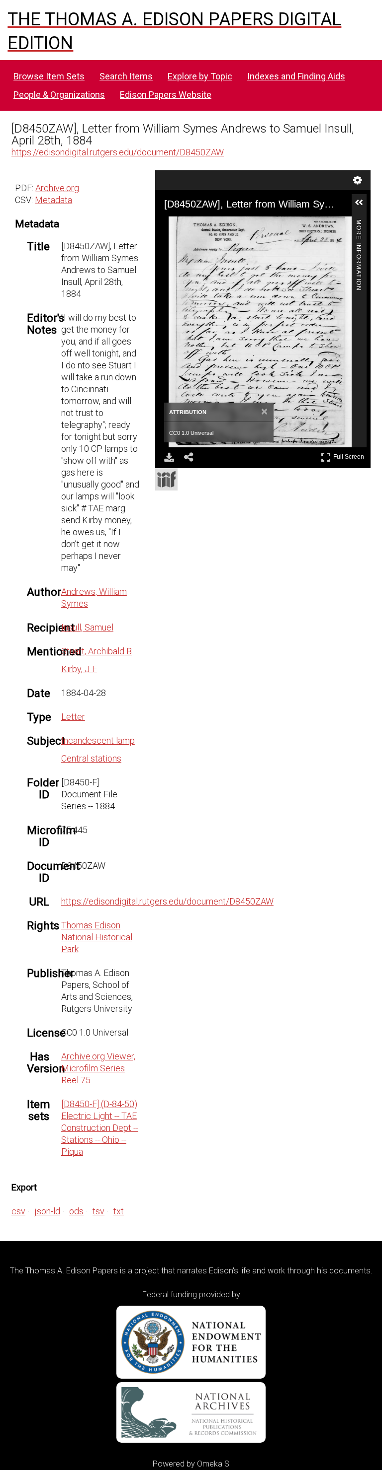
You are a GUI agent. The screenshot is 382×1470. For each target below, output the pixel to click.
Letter (73, 716)
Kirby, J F (79, 669)
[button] (363, 206)
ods (76, 1211)
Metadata (53, 200)
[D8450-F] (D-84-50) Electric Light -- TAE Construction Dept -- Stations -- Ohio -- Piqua (99, 1128)
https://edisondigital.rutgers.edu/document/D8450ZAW (117, 152)
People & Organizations (59, 94)
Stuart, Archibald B (96, 651)
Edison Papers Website (165, 94)
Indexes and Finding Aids (296, 76)
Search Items (126, 76)
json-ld (47, 1211)
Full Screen (350, 455)
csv (18, 1211)
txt (118, 1211)
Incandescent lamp (98, 740)
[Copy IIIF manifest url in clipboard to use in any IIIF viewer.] (166, 479)
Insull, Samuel (87, 627)
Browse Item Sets (49, 76)
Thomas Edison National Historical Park (96, 937)
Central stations (91, 758)
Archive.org (57, 188)
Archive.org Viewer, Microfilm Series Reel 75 (98, 1068)
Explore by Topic (200, 76)
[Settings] (358, 180)
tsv (98, 1211)
